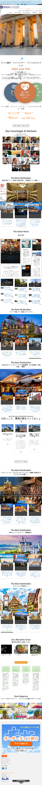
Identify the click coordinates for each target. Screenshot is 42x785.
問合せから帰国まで (26, 12)
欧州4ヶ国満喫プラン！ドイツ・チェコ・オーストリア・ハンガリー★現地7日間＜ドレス (8, 289)
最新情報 (4, 757)
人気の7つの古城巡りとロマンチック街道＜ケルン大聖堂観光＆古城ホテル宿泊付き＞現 (22, 296)
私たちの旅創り (18, 12)
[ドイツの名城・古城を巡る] (21, 282)
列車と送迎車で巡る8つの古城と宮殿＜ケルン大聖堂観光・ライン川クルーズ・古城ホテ (22, 290)
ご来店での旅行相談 (7, 760)
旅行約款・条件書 (6, 762)
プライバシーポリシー (7, 764)
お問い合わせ (29, 8)
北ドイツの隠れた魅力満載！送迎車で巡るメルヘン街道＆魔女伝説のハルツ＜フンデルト (36, 290)
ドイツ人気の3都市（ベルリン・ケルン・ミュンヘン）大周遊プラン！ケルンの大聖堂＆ (8, 301)
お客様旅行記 (34, 12)
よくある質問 (5, 761)
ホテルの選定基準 (6, 758)
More (8, 444)
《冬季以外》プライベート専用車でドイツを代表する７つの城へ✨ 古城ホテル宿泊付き (22, 302)
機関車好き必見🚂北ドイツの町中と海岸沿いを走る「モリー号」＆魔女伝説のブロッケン (36, 302)
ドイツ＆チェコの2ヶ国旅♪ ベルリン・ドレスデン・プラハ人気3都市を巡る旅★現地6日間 (8, 295)
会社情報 (4, 755)
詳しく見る (21, 204)
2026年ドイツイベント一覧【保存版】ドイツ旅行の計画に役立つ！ (26, 253)
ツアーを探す (9, 12)
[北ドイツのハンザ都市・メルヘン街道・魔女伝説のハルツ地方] (35, 282)
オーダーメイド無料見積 (37, 8)
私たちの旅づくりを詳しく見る (21, 125)
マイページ (23, 8)
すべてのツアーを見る (21, 461)
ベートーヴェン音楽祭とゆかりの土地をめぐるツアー (10, 267)
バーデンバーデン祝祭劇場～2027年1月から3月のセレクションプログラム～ (37, 261)
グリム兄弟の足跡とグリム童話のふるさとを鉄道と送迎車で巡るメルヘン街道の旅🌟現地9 (36, 296)
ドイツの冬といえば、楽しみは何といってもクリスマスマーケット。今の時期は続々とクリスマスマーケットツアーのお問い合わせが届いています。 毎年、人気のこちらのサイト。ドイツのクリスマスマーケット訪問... (10, 257)
